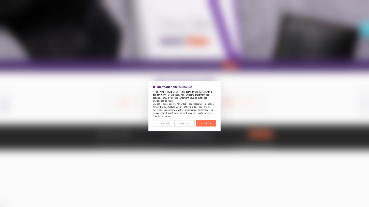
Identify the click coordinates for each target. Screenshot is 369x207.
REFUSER (184, 123)
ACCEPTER (206, 123)
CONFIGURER (163, 123)
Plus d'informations (162, 116)
